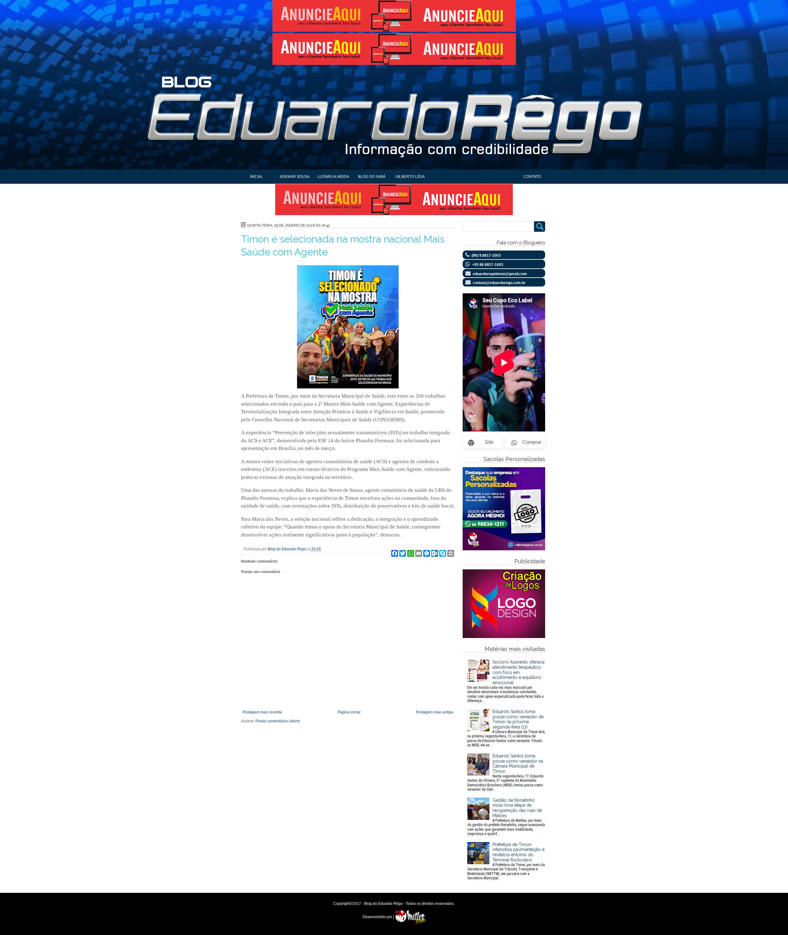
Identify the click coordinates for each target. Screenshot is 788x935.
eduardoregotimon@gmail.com (500, 274)
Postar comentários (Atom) (277, 721)
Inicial (256, 177)
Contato (532, 177)
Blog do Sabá (371, 177)
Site (489, 442)
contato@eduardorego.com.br (499, 283)
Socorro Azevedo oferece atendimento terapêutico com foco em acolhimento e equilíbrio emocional (506, 681)
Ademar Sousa (295, 177)
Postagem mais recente (262, 712)
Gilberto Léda (410, 177)
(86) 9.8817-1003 (486, 255)
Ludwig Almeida (333, 177)
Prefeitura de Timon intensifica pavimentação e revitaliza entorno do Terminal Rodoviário (506, 861)
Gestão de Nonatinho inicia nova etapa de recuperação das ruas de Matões (506, 817)
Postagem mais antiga (434, 712)
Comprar (531, 442)
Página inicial (349, 712)
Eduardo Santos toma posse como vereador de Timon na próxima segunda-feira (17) (506, 728)
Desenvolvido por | (379, 917)
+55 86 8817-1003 (487, 265)
